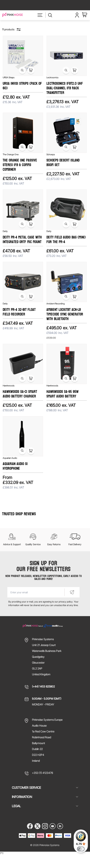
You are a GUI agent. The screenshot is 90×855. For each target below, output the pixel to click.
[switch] (81, 849)
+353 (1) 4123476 (42, 772)
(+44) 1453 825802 (43, 686)
